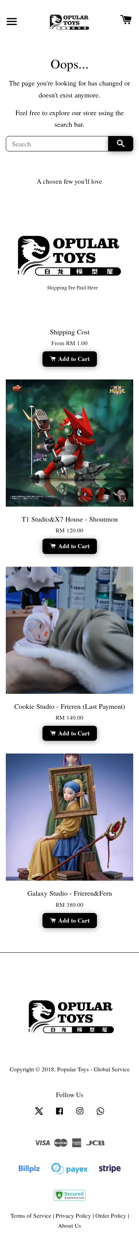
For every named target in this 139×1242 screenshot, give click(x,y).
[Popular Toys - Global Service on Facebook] (59, 1114)
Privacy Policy (73, 1215)
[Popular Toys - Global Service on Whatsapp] (100, 1114)
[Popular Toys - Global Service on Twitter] (39, 1114)
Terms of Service (30, 1215)
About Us (69, 1225)
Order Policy (110, 1215)
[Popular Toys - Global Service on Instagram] (80, 1114)
